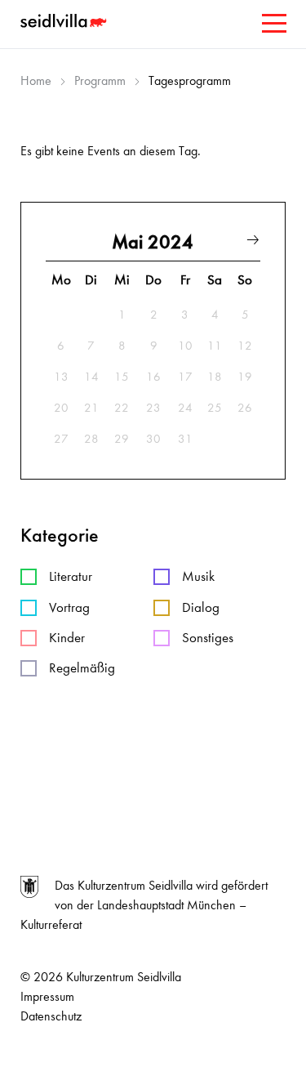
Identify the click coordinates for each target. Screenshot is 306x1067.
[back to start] (65, 22)
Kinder (67, 637)
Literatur (70, 576)
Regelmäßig (82, 668)
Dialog (201, 607)
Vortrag (69, 607)
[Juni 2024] (252, 242)
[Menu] (272, 26)
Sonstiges (207, 637)
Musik (198, 576)
